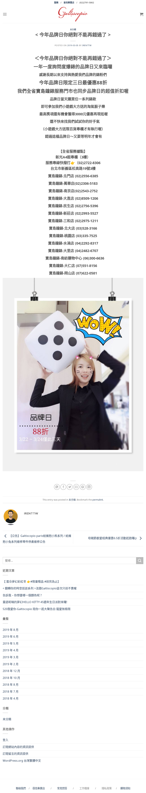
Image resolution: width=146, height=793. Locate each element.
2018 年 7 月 (11, 691)
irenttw (86, 45)
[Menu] (5, 14)
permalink (97, 499)
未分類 (73, 29)
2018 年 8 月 (11, 685)
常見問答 (62, 788)
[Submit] (139, 560)
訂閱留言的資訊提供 (15, 754)
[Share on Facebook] (63, 487)
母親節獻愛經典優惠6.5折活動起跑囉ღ (113, 538)
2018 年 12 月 (11, 671)
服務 (56, 2)
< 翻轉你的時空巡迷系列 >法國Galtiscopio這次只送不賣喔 (40, 588)
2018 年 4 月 (11, 698)
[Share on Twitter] (70, 487)
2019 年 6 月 (11, 636)
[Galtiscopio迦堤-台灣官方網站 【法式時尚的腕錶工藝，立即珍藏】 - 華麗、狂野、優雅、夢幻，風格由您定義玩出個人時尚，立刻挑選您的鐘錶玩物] (73, 14)
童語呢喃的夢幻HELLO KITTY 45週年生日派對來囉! (35, 602)
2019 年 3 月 (11, 657)
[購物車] (141, 14)
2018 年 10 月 (11, 678)
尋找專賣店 (38, 788)
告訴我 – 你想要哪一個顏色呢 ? (22, 595)
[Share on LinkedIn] (89, 487)
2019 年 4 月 (11, 650)
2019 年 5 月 (11, 643)
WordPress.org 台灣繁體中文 (22, 761)
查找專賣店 (69, 2)
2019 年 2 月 (11, 664)
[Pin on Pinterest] (83, 487)
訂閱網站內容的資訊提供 (18, 747)
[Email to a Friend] (76, 487)
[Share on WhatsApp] (57, 487)
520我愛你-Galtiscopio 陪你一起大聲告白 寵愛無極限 (37, 609)
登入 (5, 740)
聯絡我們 (21, 788)
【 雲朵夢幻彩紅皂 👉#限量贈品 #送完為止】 (31, 581)
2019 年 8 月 (11, 630)
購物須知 (125, 788)
